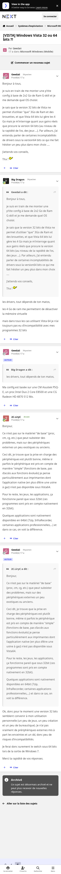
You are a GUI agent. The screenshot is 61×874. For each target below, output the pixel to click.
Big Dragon (17, 179)
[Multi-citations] (4, 168)
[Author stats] (57, 76)
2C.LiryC (16, 417)
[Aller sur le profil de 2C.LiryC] (6, 418)
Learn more (6, 5)
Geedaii (17, 48)
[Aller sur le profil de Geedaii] (5, 50)
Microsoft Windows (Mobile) (36, 51)
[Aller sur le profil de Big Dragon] (6, 181)
